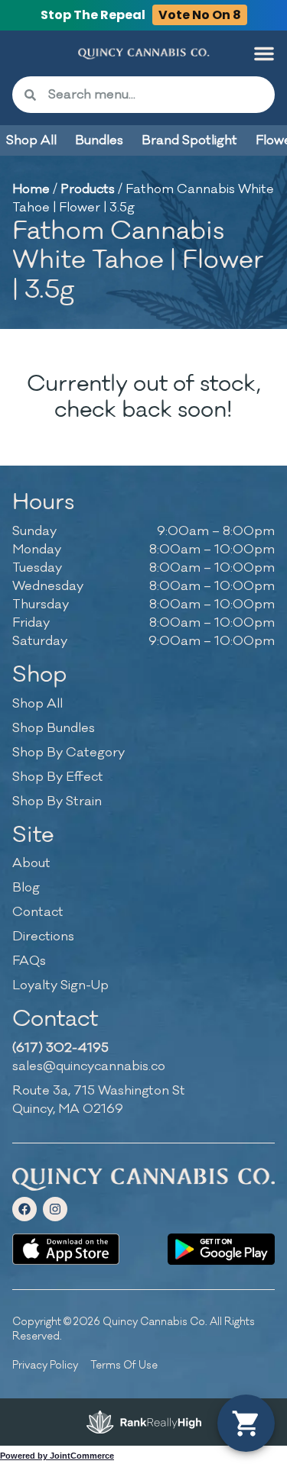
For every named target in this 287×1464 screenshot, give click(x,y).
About (31, 863)
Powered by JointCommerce (57, 1455)
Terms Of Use (124, 1365)
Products (87, 189)
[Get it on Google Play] (221, 1249)
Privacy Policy (45, 1365)
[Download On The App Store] (65, 1249)
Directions (43, 936)
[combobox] (155, 94)
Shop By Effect (57, 777)
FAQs (29, 961)
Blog (26, 887)
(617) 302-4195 (60, 1048)
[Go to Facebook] (24, 1209)
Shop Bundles (53, 728)
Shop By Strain (57, 801)
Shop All (37, 703)
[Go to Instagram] (55, 1209)
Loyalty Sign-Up (60, 985)
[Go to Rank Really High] (143, 1422)
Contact (38, 912)
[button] (264, 53)
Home (31, 189)
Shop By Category (68, 752)
